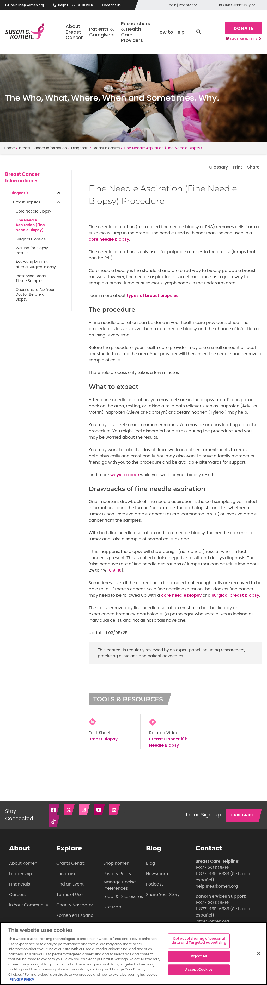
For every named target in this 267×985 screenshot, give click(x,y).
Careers (17, 895)
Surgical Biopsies (31, 239)
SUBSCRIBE (242, 815)
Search (198, 32)
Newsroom (157, 874)
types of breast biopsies (152, 295)
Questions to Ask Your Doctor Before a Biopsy (35, 294)
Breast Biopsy (103, 739)
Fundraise (66, 874)
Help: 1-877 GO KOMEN (75, 5)
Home (9, 148)
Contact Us (111, 5)
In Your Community (28, 905)
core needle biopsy (109, 239)
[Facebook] (54, 809)
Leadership (20, 874)
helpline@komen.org (27, 5)
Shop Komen (116, 863)
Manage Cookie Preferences (119, 885)
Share (253, 167)
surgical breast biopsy (235, 595)
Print (237, 167)
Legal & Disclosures (123, 897)
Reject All (199, 956)
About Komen (23, 863)
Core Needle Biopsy (33, 211)
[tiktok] (54, 821)
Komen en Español (75, 915)
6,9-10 (115, 570)
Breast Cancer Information (43, 148)
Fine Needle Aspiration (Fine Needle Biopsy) (30, 225)
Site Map (112, 907)
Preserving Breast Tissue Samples (31, 278)
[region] (133, 953)
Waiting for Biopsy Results (32, 250)
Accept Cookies (199, 969)
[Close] (258, 953)
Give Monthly (244, 39)
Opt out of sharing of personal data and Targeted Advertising (199, 941)
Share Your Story (163, 895)
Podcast (154, 884)
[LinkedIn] (115, 809)
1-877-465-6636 (212, 874)
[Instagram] (84, 809)
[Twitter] (69, 809)
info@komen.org (212, 921)
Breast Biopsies (106, 148)
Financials (19, 884)
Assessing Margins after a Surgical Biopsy (36, 264)
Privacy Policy (117, 874)
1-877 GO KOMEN (213, 867)
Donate (243, 28)
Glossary (218, 167)
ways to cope (124, 475)
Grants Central (71, 863)
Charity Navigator (74, 905)
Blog (150, 863)
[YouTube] (100, 809)
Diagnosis (79, 148)
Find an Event (70, 884)
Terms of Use (69, 895)
